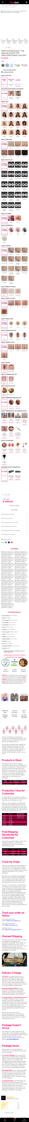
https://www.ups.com (11, 925)
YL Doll (8, 47)
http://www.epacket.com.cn (13, 929)
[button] (2, 41)
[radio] (14, 70)
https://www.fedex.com (13, 920)
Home (3, 5)
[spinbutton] (6, 495)
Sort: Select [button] (23, 1117)
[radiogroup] (10, 1097)
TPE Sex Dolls (15, 5)
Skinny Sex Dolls (8, 5)
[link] (3, 5)
